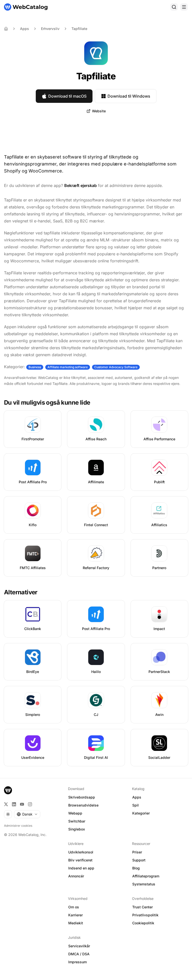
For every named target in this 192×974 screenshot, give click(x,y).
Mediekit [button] (75, 923)
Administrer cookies (18, 825)
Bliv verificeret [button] (80, 860)
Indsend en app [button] (81, 868)
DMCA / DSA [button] (79, 954)
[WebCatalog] (8, 790)
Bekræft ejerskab (80, 185)
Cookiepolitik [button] (143, 923)
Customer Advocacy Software (116, 367)
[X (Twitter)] (6, 804)
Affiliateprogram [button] (145, 876)
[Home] (6, 29)
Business (34, 367)
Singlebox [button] (76, 829)
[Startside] (26, 7)
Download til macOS (67, 96)
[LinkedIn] (14, 804)
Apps (24, 28)
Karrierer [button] (75, 915)
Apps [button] (136, 797)
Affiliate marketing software (68, 367)
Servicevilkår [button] (79, 946)
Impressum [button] (77, 962)
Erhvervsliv (50, 28)
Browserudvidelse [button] (83, 805)
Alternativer (21, 592)
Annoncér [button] (76, 876)
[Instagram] (30, 804)
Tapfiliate (79, 28)
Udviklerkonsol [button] (80, 852)
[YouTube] (22, 804)
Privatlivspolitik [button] (145, 915)
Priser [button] (137, 852)
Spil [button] (135, 805)
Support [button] (139, 860)
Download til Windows (129, 96)
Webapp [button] (75, 813)
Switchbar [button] (76, 821)
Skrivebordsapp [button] (81, 797)
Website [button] (99, 111)
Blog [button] (136, 868)
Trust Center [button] (142, 907)
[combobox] (27, 814)
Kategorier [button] (141, 813)
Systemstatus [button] (143, 884)
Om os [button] (73, 907)
